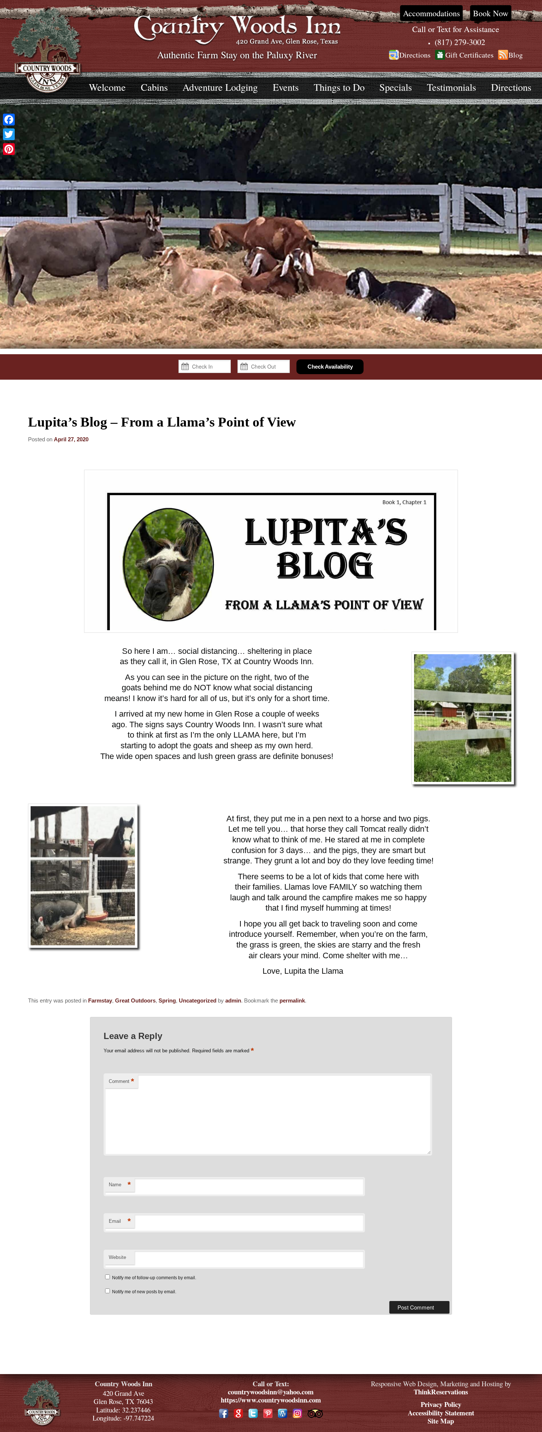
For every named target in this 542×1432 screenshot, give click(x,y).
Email (120, 1221)
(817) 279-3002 (460, 42)
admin (233, 1000)
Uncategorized (197, 1000)
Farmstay (100, 1000)
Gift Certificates (469, 55)
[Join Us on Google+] (238, 1413)
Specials (395, 86)
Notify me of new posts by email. (144, 1291)
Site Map (441, 1421)
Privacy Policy (441, 1404)
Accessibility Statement (441, 1413)
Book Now (490, 13)
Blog (515, 55)
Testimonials (451, 86)
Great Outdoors (135, 1000)
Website (117, 1257)
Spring (167, 1000)
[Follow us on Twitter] (253, 1413)
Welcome (107, 86)
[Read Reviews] (315, 1413)
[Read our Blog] (282, 1413)
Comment (121, 1081)
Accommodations (431, 13)
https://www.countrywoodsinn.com (271, 1400)
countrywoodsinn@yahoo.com (271, 1392)
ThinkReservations (441, 1392)
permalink (292, 1000)
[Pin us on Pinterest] (267, 1413)
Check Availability (330, 366)
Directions (415, 55)
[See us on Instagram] (297, 1413)
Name (120, 1184)
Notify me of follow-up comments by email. (154, 1277)
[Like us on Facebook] (223, 1413)
